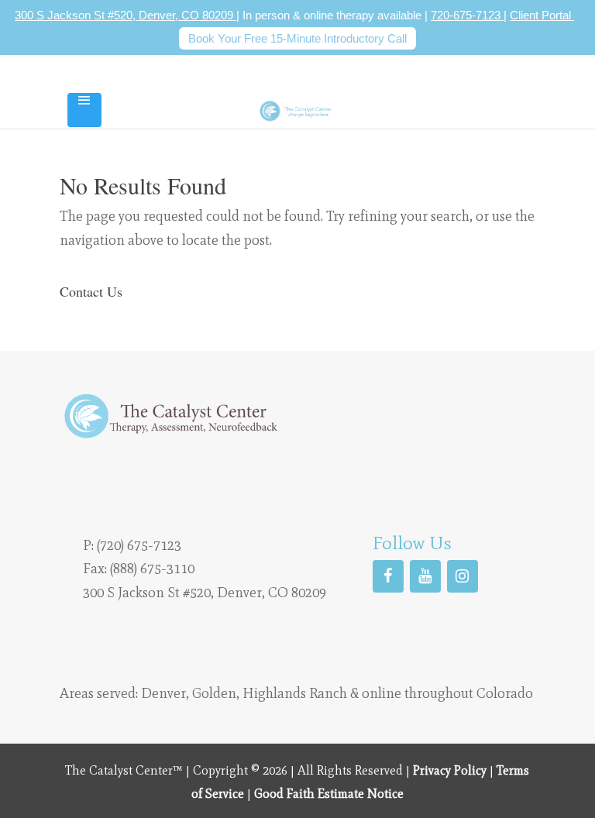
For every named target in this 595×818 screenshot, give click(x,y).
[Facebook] (388, 576)
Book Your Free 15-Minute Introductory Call (297, 38)
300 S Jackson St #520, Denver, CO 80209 (125, 15)
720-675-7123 (467, 15)
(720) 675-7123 (139, 545)
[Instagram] (462, 576)
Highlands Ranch (294, 693)
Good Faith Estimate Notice (329, 793)
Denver (163, 693)
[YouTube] (425, 576)
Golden (214, 693)
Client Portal (542, 15)
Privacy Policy (450, 770)
